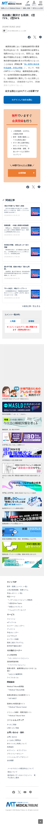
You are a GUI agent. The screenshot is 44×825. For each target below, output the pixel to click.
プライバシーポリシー (15, 754)
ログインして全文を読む (22, 100)
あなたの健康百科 (15, 674)
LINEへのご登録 (13, 728)
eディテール (11, 622)
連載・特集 (26, 8)
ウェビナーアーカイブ (17, 610)
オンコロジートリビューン (19, 658)
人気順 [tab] (12, 321)
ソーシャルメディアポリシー (17, 757)
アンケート (11, 629)
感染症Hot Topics (15, 603)
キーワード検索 (13, 639)
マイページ (11, 619)
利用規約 (10, 747)
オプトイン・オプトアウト (17, 750)
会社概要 (10, 760)
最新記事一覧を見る (31, 306)
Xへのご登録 (11, 724)
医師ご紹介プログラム (15, 642)
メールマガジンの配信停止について (21, 768)
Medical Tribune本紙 (16, 690)
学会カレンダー (13, 632)
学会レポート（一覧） (15, 593)
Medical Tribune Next (17, 716)
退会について (12, 772)
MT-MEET (13, 698)
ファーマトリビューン (17, 665)
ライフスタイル (13, 677)
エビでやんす (12, 636)
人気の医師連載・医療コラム (17, 590)
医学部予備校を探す (14, 646)
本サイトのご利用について (17, 744)
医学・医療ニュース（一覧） (17, 586)
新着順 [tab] (31, 321)
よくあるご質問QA (14, 740)
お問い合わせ (12, 737)
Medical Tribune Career (18, 707)
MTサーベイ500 (38, 8)
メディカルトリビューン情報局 (20, 600)
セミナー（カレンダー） (16, 626)
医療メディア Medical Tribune (10, 8)
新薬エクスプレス (15, 607)
